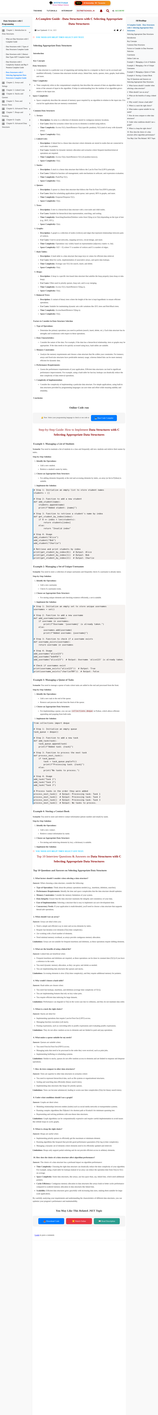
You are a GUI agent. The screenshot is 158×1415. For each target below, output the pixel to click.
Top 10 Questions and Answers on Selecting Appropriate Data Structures (140, 80)
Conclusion (131, 55)
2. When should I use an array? (138, 92)
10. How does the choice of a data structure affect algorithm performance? (141, 133)
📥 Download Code (51, 1221)
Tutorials (52, 11)
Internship (66, 11)
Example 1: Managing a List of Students (141, 62)
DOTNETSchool (61, 3)
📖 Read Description (107, 1221)
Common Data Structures (136, 45)
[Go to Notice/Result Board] (101, 10)
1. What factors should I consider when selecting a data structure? (141, 87)
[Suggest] (120, 30)
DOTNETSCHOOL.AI (86, 11)
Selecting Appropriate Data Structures (140, 34)
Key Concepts (132, 41)
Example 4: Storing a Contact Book (139, 76)
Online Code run (133, 58)
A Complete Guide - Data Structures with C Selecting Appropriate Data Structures (140, 28)
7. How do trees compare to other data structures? (140, 117)
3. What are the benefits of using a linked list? (141, 97)
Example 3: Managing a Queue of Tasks (141, 72)
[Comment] (117, 30)
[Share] (114, 30)
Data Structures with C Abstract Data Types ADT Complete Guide (18, 55)
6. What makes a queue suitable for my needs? (140, 110)
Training (37, 11)
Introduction (131, 38)
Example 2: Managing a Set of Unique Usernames (140, 67)
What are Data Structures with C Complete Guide (17, 40)
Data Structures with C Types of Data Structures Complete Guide (17, 48)
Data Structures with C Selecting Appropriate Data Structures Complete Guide (16, 75)
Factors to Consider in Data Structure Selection (140, 49)
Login (37, 1235)
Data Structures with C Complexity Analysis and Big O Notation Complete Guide (17, 64)
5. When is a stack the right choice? (139, 106)
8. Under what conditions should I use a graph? (141, 123)
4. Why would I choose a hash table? (140, 102)
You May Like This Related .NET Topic (141, 138)
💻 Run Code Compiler (104, 418)
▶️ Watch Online (79, 1221)
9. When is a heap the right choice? (139, 128)
